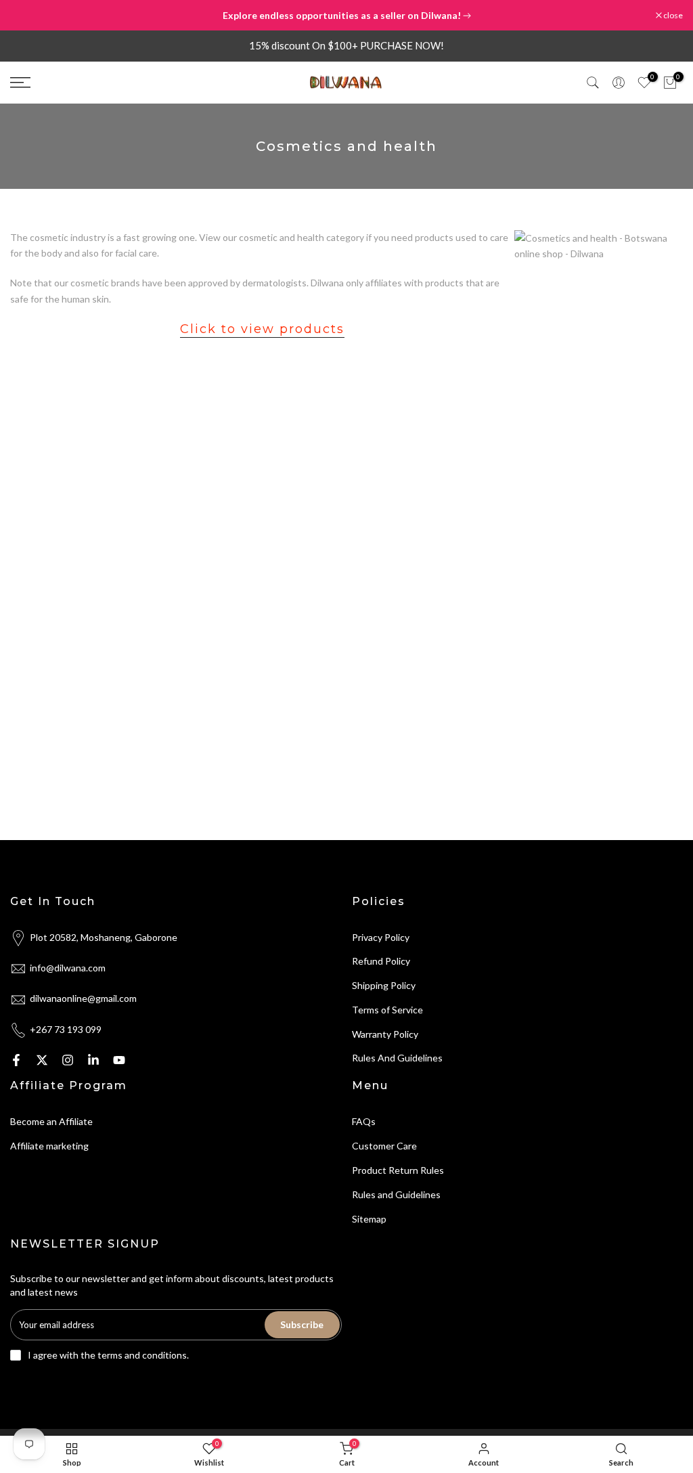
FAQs (364, 1121)
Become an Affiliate (51, 1121)
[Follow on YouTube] (119, 1060)
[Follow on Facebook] (16, 1060)
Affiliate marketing (49, 1145)
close (26, 16)
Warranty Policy (385, 1034)
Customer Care (384, 1145)
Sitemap (369, 1219)
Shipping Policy (384, 985)
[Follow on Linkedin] (93, 1060)
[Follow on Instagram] (68, 1060)
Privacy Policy (380, 937)
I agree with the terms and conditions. (108, 1355)
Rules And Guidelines (397, 1057)
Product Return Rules (398, 1170)
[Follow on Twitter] (42, 1060)
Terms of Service (387, 1009)
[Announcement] (346, 15)
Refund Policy (381, 961)
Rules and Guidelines (396, 1194)
